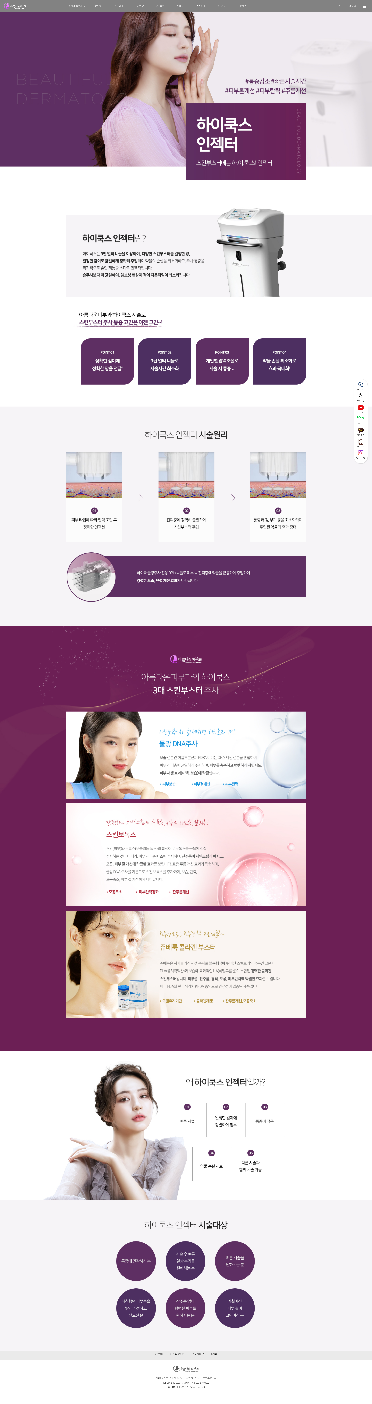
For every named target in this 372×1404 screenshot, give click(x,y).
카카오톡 (360, 435)
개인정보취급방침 (177, 1354)
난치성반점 (139, 6)
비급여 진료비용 (197, 1354)
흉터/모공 (222, 6)
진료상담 (360, 447)
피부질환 (242, 6)
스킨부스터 (201, 6)
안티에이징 (180, 6)
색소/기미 (118, 6)
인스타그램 (360, 458)
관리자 (214, 1354)
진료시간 (360, 390)
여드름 (98, 6)
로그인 (341, 6)
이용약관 (159, 1354)
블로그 (360, 424)
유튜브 (360, 412)
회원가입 (352, 6)
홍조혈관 (160, 6)
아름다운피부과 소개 (77, 6)
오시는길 (360, 401)
